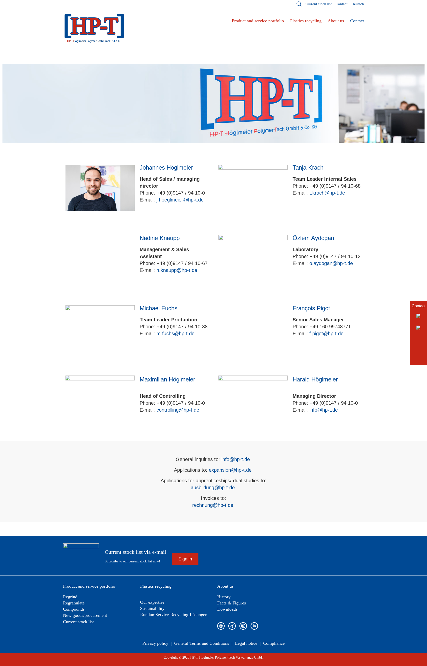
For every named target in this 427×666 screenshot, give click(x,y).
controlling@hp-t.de (177, 410)
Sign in (185, 558)
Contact (341, 4)
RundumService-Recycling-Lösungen (173, 614)
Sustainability (152, 608)
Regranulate (74, 602)
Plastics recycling (305, 20)
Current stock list (318, 4)
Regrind (70, 596)
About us (336, 20)
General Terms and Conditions (201, 643)
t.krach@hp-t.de (327, 193)
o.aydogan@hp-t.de (331, 263)
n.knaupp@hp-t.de (176, 270)
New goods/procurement (85, 615)
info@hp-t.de (323, 410)
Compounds (74, 609)
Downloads (227, 609)
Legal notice (246, 643)
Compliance (274, 643)
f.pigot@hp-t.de (326, 333)
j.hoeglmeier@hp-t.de (180, 199)
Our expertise (152, 602)
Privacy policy (155, 643)
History (224, 596)
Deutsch (357, 4)
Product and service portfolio (258, 20)
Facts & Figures (231, 602)
